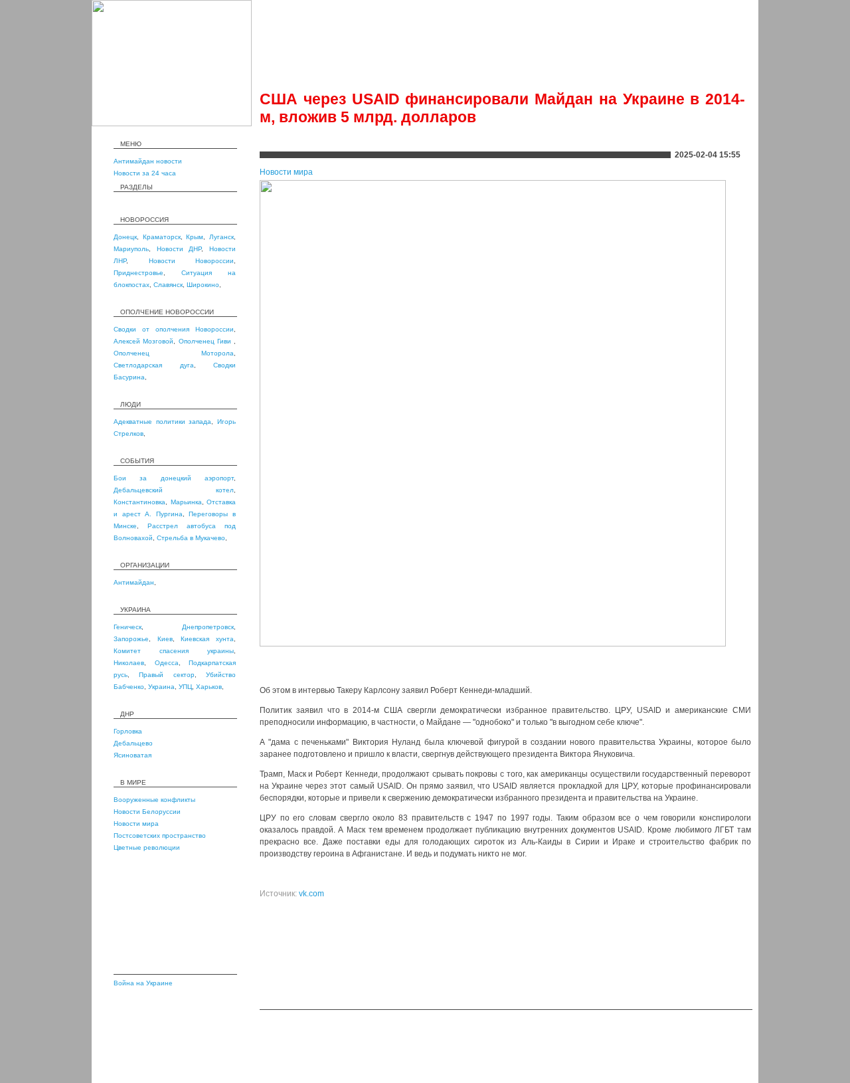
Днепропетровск (208, 627)
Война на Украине (143, 983)
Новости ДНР (179, 248)
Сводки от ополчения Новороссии (174, 329)
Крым (194, 237)
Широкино (203, 284)
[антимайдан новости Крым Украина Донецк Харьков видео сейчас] (172, 123)
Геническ (127, 627)
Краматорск (162, 237)
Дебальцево (133, 743)
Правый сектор (166, 674)
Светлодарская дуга (154, 365)
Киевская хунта (207, 638)
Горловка (128, 731)
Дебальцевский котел (174, 490)
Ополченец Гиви (206, 341)
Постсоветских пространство (160, 835)
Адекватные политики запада (162, 421)
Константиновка (139, 502)
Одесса (167, 662)
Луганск (221, 237)
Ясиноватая (132, 755)
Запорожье (131, 638)
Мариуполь (131, 248)
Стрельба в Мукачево (191, 538)
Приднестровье (138, 272)
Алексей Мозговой (143, 341)
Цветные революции (147, 847)
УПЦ (185, 686)
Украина (161, 686)
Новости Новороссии (191, 260)
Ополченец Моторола (174, 353)
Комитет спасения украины (174, 650)
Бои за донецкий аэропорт (174, 478)
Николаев (129, 662)
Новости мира (136, 823)
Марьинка (186, 502)
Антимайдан (134, 582)
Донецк (125, 237)
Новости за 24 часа (145, 173)
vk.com (311, 893)
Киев (165, 638)
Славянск (168, 284)
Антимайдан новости (148, 161)
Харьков (209, 686)
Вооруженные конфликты (154, 799)
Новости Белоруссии (147, 811)
